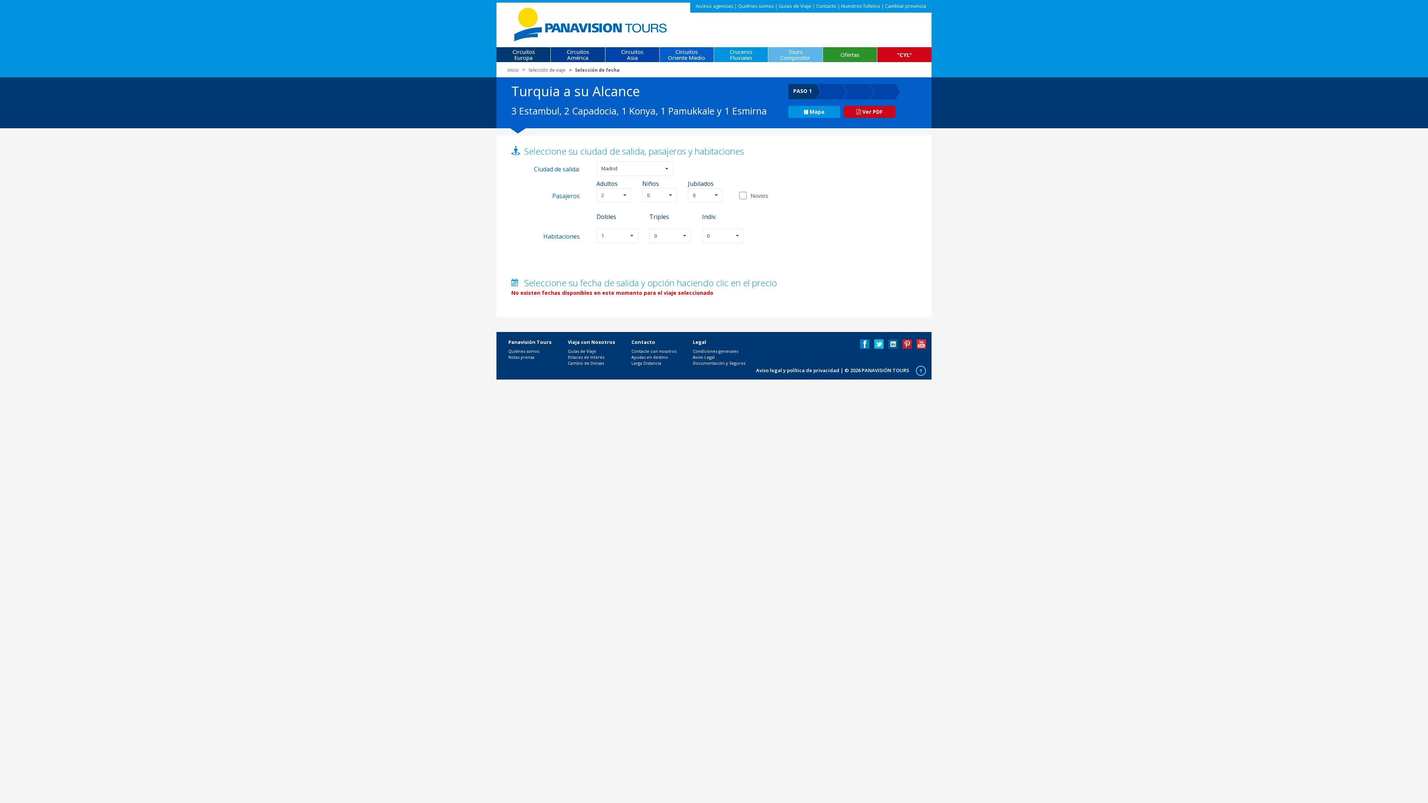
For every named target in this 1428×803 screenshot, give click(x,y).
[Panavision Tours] (591, 22)
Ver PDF (871, 111)
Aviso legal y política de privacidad (797, 370)
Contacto (826, 6)
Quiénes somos (756, 6)
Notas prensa (521, 357)
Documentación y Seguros (719, 363)
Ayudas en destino (649, 357)
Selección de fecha (597, 70)
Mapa (817, 111)
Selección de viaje (547, 70)
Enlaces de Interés (586, 357)
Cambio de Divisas (586, 363)
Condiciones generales (715, 351)
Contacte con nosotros (653, 351)
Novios (759, 195)
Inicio (513, 70)
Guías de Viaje (795, 6)
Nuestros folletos (860, 6)
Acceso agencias (714, 6)
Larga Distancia (646, 363)
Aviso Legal (704, 357)
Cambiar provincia (905, 6)
